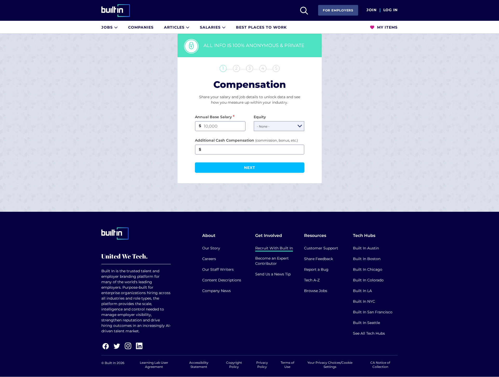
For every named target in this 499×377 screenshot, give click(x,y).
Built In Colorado (368, 280)
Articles (175, 27)
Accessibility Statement (198, 365)
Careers (209, 258)
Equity (260, 117)
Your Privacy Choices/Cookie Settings (329, 365)
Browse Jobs (315, 290)
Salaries (211, 27)
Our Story (211, 248)
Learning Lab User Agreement (154, 365)
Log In (390, 10)
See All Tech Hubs (369, 333)
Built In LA (362, 290)
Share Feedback (318, 258)
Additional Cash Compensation (246, 140)
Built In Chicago (367, 269)
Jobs (107, 27)
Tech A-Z (312, 280)
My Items (387, 27)
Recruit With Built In (274, 248)
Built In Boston (366, 258)
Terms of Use (287, 365)
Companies (141, 27)
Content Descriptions (221, 280)
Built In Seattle (366, 322)
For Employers (338, 10)
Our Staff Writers (218, 269)
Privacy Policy (262, 365)
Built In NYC (364, 301)
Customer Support (321, 248)
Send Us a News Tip (273, 274)
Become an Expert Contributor (272, 261)
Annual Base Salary (213, 117)
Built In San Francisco (372, 312)
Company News (216, 290)
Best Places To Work (261, 27)
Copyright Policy (234, 365)
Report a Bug (316, 269)
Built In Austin (366, 248)
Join (371, 10)
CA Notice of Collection (380, 365)
